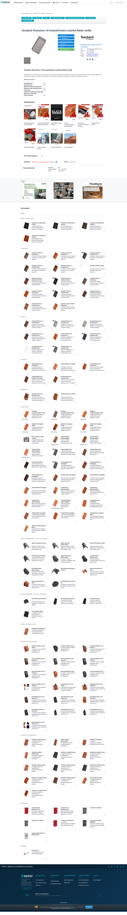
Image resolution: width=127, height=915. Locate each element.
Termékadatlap (63, 38)
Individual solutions (84, 885)
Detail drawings (45, 2)
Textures (57, 2)
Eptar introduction (68, 880)
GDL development (83, 882)
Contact (66, 2)
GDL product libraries (41, 882)
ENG (124, 2)
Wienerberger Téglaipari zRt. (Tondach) (43, 13)
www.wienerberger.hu (92, 56)
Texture (46, 18)
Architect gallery (32, 2)
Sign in (112, 2)
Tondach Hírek (26, 18)
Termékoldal (63, 35)
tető (31, 13)
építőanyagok (25, 13)
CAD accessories (40, 880)
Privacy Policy (63, 902)
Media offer (67, 882)
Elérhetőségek (97, 880)
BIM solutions (19, 2)
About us (26, 888)
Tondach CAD (37, 18)
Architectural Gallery (56, 883)
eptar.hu (4, 866)
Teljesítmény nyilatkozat (66, 41)
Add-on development (84, 880)
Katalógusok (63, 43)
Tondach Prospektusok (57, 18)
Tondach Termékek (27, 20)
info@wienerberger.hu (92, 54)
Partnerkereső (90, 18)
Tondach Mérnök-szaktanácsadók (75, 18)
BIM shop (75, 2)
